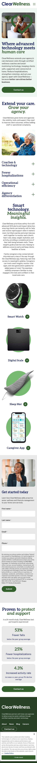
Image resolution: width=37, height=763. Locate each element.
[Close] (34, 734)
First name (6, 509)
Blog (18, 724)
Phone (5, 543)
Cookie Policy (9, 753)
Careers (26, 724)
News (11, 724)
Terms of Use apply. (14, 583)
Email (4, 532)
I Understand (18, 757)
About (4, 724)
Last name (6, 520)
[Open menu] (34, 4)
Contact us (19, 90)
